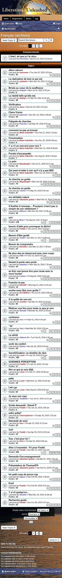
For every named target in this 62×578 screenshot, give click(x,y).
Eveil (11, 483)
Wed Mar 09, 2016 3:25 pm (37, 328)
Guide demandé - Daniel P (23, 405)
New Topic (7, 40)
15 (50, 452)
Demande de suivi (18, 421)
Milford (22, 211)
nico (21, 320)
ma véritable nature (19, 197)
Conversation (16, 138)
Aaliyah (22, 90)
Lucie (21, 355)
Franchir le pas (17, 282)
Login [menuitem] (58, 24)
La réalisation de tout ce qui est (25, 79)
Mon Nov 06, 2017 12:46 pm (39, 211)
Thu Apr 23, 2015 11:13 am (36, 423)
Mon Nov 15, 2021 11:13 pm (41, 81)
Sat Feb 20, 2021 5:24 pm (37, 107)
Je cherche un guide (19, 179)
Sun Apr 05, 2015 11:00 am (38, 432)
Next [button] (41, 46)
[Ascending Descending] (31, 518)
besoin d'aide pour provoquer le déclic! (30, 226)
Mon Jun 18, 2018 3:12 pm (46, 173)
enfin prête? (15, 413)
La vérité (13, 335)
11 (50, 358)
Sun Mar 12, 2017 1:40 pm (40, 247)
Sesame (23, 495)
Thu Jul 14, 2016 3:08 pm (41, 293)
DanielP (22, 285)
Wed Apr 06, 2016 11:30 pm (39, 311)
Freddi (22, 229)
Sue (21, 423)
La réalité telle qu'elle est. (22, 95)
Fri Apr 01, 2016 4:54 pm (35, 320)
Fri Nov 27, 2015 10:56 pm (38, 372)
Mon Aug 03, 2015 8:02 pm (38, 390)
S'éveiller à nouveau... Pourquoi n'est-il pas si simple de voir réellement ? (33, 207)
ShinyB (22, 311)
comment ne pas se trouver (23, 130)
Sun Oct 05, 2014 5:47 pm (38, 502)
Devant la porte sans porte (23, 262)
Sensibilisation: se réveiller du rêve (27, 353)
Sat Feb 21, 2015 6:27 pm (47, 468)
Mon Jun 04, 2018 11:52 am (43, 182)
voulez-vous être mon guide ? (24, 290)
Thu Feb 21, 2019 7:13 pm (46, 133)
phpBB (22, 576)
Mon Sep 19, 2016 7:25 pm (40, 264)
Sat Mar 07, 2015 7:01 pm (47, 459)
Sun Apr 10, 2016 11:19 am (39, 302)
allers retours (16, 70)
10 (59, 222)
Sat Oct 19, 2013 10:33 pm (41, 59)
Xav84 (22, 238)
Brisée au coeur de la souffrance (26, 88)
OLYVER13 (24, 293)
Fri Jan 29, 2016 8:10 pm (37, 355)
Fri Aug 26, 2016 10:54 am (39, 276)
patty (11, 378)
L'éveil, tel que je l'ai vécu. (23, 56)
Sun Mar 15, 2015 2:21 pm (38, 450)
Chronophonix (26, 415)
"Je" (11, 326)
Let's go (13, 387)
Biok (21, 220)
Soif (11, 429)
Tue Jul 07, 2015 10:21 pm (41, 399)
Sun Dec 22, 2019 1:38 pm (40, 115)
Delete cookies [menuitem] (31, 571)
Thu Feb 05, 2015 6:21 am (38, 486)
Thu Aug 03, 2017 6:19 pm (37, 220)
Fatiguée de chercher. (20, 121)
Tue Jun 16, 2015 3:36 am (38, 408)
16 (53, 452)
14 (59, 358)
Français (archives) (15, 35)
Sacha (22, 346)
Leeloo (22, 276)
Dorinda (23, 247)
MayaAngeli (24, 164)
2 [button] (33, 46)
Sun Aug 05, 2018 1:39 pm (46, 156)
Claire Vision (15, 112)
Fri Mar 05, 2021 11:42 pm (39, 98)
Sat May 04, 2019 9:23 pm (40, 124)
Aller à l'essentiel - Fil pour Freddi (27, 447)
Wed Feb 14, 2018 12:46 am (48, 199)
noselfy (22, 302)
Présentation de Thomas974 (23, 465)
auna (21, 107)
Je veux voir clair (18, 396)
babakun (23, 264)
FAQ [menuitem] (20, 24)
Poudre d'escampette (20, 153)
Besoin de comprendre (21, 244)
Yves (21, 328)
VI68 (21, 256)
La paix (12, 161)
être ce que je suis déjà (21, 369)
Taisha (22, 191)
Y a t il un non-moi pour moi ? (25, 146)
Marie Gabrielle (26, 133)
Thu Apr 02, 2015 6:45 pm (36, 441)
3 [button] (37, 46)
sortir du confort (17, 344)
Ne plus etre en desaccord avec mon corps (31, 253)
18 (59, 452)
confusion (14, 317)
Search (46, 40)
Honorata (23, 59)
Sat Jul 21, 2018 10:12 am (43, 164)
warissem (23, 72)
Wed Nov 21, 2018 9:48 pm (46, 148)
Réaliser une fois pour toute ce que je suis (31, 308)
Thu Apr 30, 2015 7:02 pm (45, 415)
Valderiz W (24, 337)
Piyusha (23, 124)
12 (53, 358)
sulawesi (23, 81)
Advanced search (51, 40)
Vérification (15, 104)
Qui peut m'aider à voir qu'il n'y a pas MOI (31, 170)
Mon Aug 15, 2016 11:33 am (39, 285)
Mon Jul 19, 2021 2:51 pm (39, 90)
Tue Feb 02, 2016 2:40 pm (42, 337)
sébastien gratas (26, 199)
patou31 (23, 115)
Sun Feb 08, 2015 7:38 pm (38, 477)
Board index (10, 571)
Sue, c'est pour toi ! (19, 438)
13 (56, 358)
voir (11, 217)
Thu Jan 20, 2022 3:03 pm (41, 72)
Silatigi (22, 98)
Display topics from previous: (24, 510)
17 (56, 452)
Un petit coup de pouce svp (23, 474)
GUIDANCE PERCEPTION (22, 361)
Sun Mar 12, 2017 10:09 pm (38, 238)
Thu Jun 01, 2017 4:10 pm (38, 229)
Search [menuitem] (59, 29)
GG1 (21, 441)
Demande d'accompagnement (24, 456)
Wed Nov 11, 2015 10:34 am (38, 381)
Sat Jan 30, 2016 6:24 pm (37, 346)
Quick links (9, 24)
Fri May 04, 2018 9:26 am (38, 191)
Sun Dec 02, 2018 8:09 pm (46, 140)
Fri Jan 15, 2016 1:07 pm (37, 364)
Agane (22, 477)
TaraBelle (23, 399)
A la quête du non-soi (20, 299)
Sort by (25, 514)
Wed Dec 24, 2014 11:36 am (40, 495)
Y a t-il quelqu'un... (19, 492)
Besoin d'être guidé (19, 235)
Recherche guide (18, 500)
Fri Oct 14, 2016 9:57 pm (35, 256)
